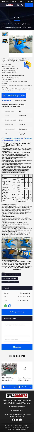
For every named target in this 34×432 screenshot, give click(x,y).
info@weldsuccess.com (10, 1)
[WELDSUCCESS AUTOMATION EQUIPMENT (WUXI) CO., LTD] (9, 5)
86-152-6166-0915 (27, 1)
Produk (10, 24)
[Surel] (9, 306)
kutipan (29, 5)
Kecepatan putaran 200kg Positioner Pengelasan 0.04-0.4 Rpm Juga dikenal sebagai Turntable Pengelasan (24, 379)
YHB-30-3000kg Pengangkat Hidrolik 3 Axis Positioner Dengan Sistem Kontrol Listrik (8, 379)
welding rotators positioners (11, 275)
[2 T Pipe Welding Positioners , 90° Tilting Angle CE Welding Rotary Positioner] (20, 44)
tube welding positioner (10, 278)
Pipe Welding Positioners (22, 24)
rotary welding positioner (10, 282)
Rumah (4, 24)
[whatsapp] (5, 306)
